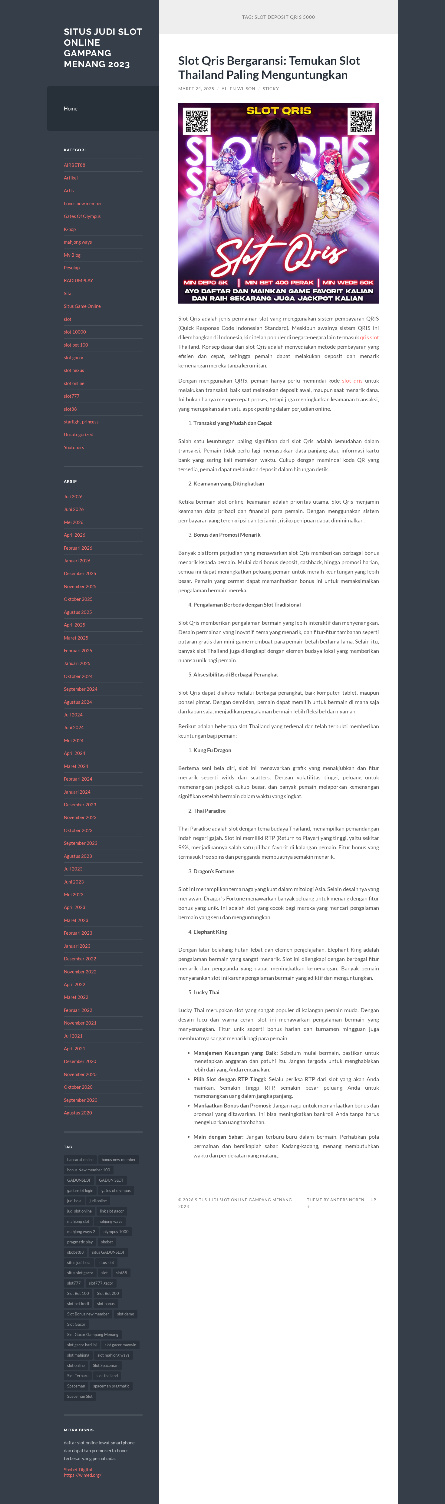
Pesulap (72, 267)
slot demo (125, 1313)
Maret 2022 (76, 997)
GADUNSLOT (79, 1180)
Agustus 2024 (78, 702)
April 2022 (74, 984)
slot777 (72, 396)
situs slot (106, 1262)
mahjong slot (78, 1221)
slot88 (70, 409)
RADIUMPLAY (78, 280)
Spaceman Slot (80, 1396)
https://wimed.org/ (82, 1475)
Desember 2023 (80, 804)
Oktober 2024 (78, 676)
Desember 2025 (80, 573)
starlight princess (81, 421)
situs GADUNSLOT (108, 1252)
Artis (69, 190)
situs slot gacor (80, 1272)
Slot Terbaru (77, 1375)
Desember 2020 (80, 1061)
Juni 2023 (74, 881)
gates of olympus (116, 1190)
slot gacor (74, 357)
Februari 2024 (78, 779)
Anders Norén (347, 1199)
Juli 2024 (73, 714)
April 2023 (74, 907)
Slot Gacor (76, 1324)
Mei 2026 (74, 522)
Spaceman (76, 1386)
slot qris (352, 380)
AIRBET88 (74, 165)
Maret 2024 (76, 766)
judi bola (74, 1200)
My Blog (72, 255)
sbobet (107, 1241)
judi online (98, 1200)
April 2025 (74, 624)
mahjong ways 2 (81, 1231)
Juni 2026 (74, 509)
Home (70, 108)
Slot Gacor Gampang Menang (92, 1334)
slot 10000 (75, 331)
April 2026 (74, 535)
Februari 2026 (78, 548)
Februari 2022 (78, 1010)
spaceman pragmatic (111, 1386)
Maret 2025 (76, 637)
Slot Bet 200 (108, 1293)
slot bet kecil (78, 1303)
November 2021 (80, 1022)
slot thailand (107, 1375)
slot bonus (106, 1303)
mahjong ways (78, 242)
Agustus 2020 (78, 1112)
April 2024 (74, 753)
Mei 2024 (74, 740)
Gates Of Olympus (82, 216)
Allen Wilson (238, 88)
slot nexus (74, 370)
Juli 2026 (73, 496)
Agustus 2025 (78, 612)
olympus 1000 (116, 1231)
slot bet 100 (76, 344)
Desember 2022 (80, 958)
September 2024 (80, 689)
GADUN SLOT (111, 1180)
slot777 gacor (101, 1283)
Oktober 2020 (78, 1087)
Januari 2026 (77, 560)
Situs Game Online (82, 306)
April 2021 (74, 1048)
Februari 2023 (78, 933)
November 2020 (80, 1074)
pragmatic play (80, 1241)
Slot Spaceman (105, 1365)
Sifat (68, 293)
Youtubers (74, 447)
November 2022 (80, 971)
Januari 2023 (77, 946)
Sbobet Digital (78, 1469)
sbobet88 (75, 1252)
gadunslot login (80, 1190)
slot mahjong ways (113, 1355)
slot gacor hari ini (82, 1344)
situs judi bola (79, 1262)
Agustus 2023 (78, 856)
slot (67, 319)
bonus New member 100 (88, 1169)
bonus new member (83, 203)
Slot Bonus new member (88, 1313)
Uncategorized (78, 434)
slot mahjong (78, 1355)
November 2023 (80, 817)
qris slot (369, 337)
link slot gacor (112, 1211)
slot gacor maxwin (120, 1344)
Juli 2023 (73, 868)
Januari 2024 (77, 792)
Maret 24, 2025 (196, 88)
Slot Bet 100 (78, 1293)
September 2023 (80, 843)
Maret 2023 (76, 920)
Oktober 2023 (78, 830)
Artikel (71, 177)
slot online (74, 383)
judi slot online (79, 1211)
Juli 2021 (73, 1035)
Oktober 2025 (78, 599)
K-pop (70, 229)
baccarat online (80, 1159)
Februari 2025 (78, 650)
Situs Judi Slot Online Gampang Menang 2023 (103, 47)
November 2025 (80, 586)
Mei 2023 (74, 894)
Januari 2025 (77, 663)
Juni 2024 (74, 727)
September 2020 (80, 1100)
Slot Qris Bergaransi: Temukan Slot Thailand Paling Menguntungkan (269, 67)
